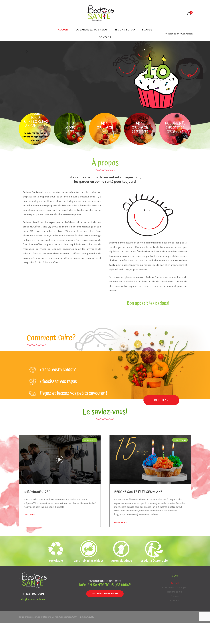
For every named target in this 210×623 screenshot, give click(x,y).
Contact (105, 37)
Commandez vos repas (91, 30)
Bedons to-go (125, 30)
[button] (161, 400)
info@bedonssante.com (33, 599)
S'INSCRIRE (71, 83)
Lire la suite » (30, 514)
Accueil (63, 30)
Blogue (147, 30)
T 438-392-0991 (33, 593)
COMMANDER (44, 83)
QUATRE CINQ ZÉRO (83, 616)
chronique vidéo (37, 492)
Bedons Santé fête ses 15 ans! (138, 492)
